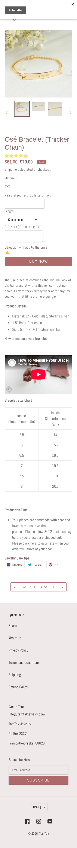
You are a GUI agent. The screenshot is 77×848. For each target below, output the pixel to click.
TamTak (44, 833)
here (33, 543)
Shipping (11, 169)
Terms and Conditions (24, 662)
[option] (21, 109)
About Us (15, 637)
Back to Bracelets (41, 587)
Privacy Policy (18, 650)
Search (13, 625)
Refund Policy (18, 686)
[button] (16, 155)
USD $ (37, 807)
